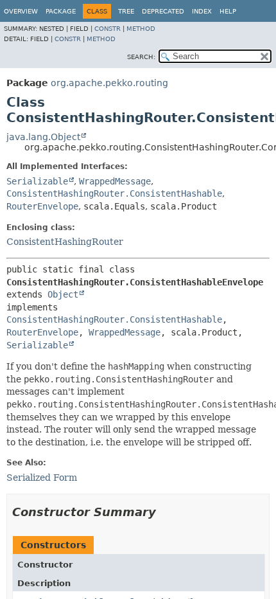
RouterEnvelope (42, 206)
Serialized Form (41, 477)
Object (62, 294)
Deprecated (163, 11)
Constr (107, 28)
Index (202, 11)
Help (228, 11)
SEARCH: (141, 56)
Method (140, 28)
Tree (126, 11)
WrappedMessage (115, 181)
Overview (21, 11)
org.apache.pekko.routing (109, 83)
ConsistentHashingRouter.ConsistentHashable (114, 193)
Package (61, 11)
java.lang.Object (43, 137)
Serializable (37, 181)
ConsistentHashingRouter (64, 242)
